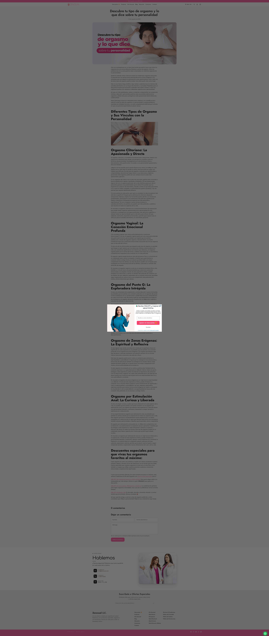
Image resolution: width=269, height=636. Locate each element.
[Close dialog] (160, 305)
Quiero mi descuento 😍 (148, 323)
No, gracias (148, 327)
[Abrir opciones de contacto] (265, 633)
